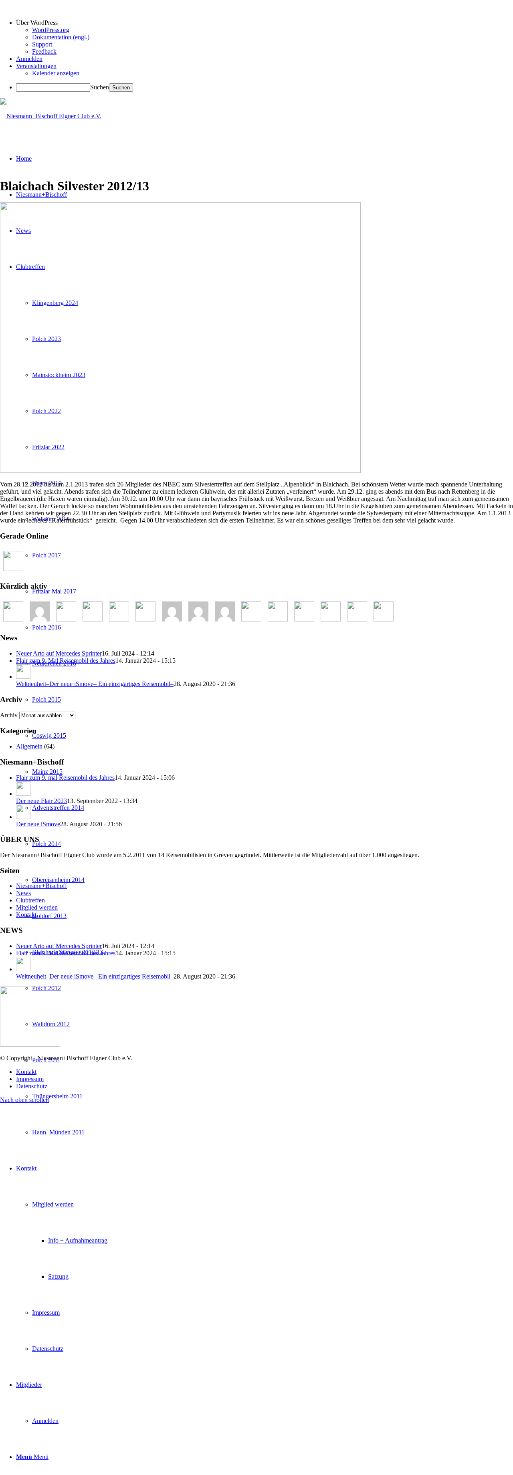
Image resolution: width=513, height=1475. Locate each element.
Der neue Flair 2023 (41, 800)
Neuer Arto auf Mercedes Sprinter (59, 653)
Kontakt (26, 914)
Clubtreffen (30, 900)
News (23, 893)
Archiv (9, 715)
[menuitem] (272, 1096)
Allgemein (29, 746)
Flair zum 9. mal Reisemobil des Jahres (65, 777)
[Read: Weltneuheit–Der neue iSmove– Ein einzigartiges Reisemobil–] (23, 676)
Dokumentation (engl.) (60, 37)
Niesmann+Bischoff (41, 885)
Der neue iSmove (38, 824)
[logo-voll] (50, 116)
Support (42, 44)
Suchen (99, 87)
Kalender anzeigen (55, 73)
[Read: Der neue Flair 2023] (23, 793)
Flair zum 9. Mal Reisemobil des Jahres (65, 660)
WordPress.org (50, 29)
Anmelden (29, 58)
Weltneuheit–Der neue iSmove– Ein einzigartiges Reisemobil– (95, 683)
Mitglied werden (37, 907)
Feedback (44, 51)
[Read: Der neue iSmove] (23, 816)
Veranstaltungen (36, 66)
